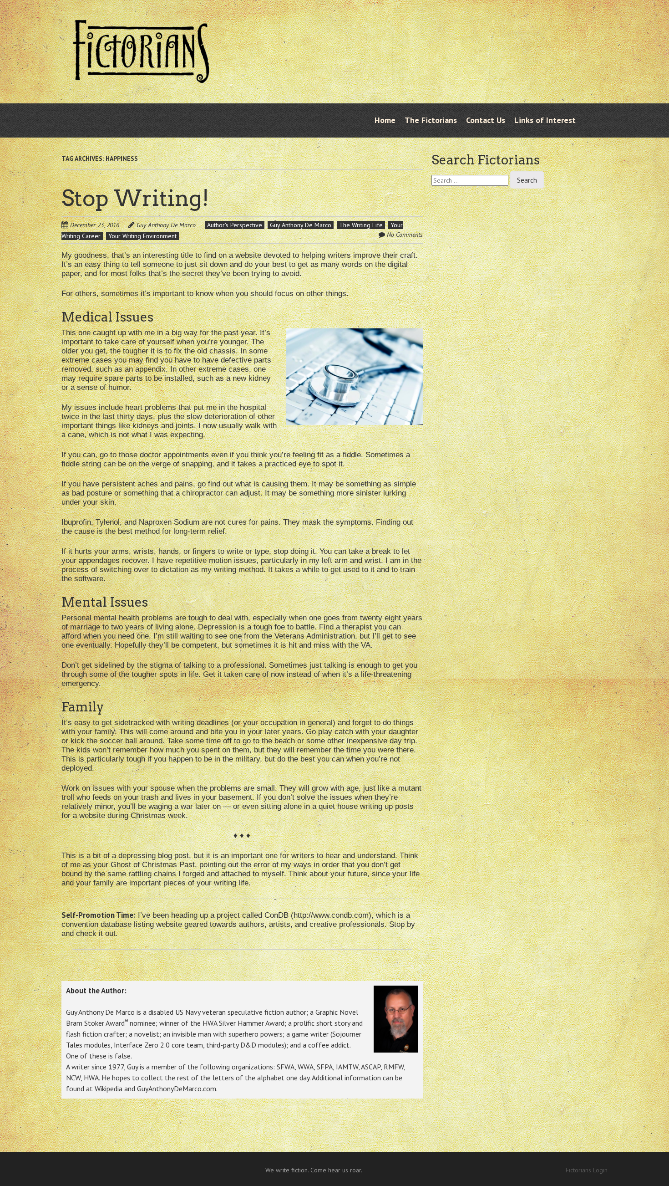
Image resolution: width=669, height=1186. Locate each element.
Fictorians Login (587, 1170)
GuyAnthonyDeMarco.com (176, 1088)
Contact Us (485, 120)
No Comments (405, 234)
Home (385, 120)
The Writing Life (361, 225)
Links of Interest (545, 120)
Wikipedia (108, 1088)
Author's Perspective (234, 225)
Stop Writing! (135, 198)
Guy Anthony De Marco (166, 225)
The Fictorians (431, 120)
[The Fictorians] (141, 76)
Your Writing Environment (142, 236)
